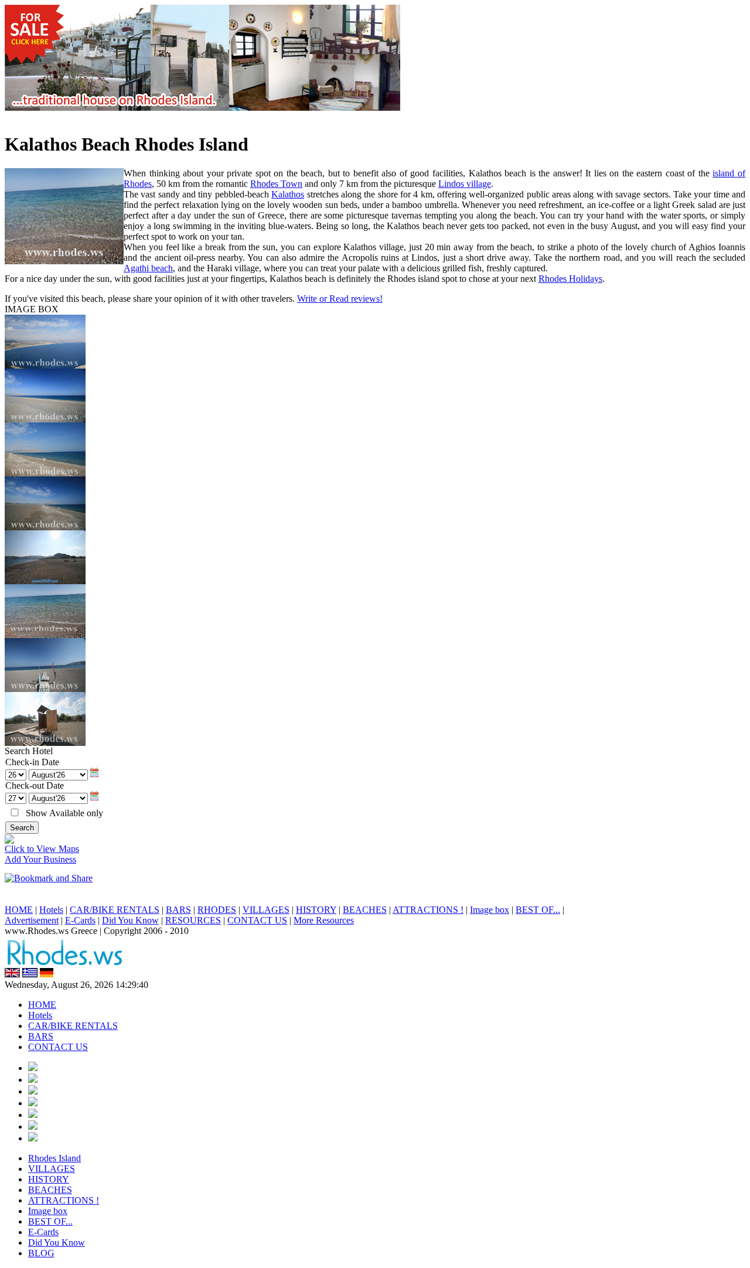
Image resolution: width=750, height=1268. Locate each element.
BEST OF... (538, 910)
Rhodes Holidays (570, 279)
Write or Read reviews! (340, 299)
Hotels (51, 910)
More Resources (324, 920)
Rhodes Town (276, 184)
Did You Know (130, 920)
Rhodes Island (54, 1158)
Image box (489, 910)
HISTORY (316, 910)
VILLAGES (266, 910)
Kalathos (287, 194)
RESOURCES (193, 920)
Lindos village (464, 184)
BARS (178, 910)
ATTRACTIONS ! (428, 910)
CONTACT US (257, 920)
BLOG (41, 1253)
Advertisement (32, 920)
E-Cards (80, 920)
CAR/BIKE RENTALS (114, 910)
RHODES (216, 910)
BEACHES (365, 910)
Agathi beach (148, 268)
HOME (19, 910)
